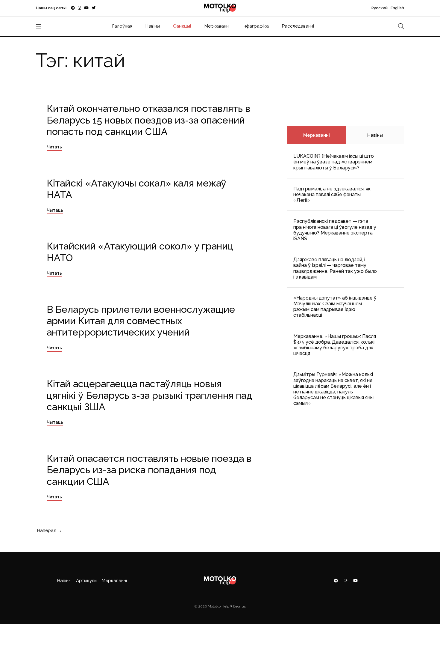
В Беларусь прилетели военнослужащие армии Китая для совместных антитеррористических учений (141, 321)
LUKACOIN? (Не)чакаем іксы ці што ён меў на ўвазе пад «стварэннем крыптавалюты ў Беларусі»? (333, 161)
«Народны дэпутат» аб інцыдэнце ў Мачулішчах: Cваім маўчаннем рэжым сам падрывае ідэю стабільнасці (335, 306)
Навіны (152, 26)
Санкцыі (182, 26)
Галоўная (122, 26)
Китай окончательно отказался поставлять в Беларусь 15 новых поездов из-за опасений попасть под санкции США (148, 120)
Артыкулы (86, 580)
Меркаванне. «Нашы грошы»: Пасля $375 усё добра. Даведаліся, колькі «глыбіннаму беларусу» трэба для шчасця (334, 345)
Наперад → (49, 530)
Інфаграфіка (256, 26)
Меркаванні (217, 26)
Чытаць (55, 210)
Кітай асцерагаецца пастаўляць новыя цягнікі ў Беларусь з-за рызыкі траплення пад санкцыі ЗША (149, 395)
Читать (54, 147)
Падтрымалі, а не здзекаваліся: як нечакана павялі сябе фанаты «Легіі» (332, 194)
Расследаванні (298, 26)
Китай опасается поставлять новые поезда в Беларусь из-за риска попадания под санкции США (149, 470)
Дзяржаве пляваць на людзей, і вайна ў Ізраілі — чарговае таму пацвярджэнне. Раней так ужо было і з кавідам (335, 268)
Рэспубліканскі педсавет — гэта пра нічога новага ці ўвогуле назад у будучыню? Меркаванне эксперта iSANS (334, 229)
